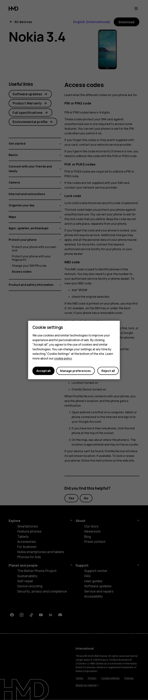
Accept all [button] (43, 371)
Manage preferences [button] (75, 371)
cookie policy (63, 358)
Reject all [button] (108, 371)
